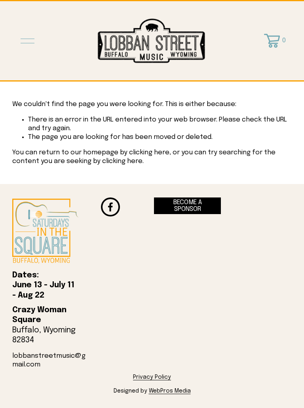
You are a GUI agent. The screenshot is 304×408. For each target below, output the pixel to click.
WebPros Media (170, 391)
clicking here (149, 152)
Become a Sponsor (187, 206)
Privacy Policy (152, 377)
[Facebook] (110, 206)
